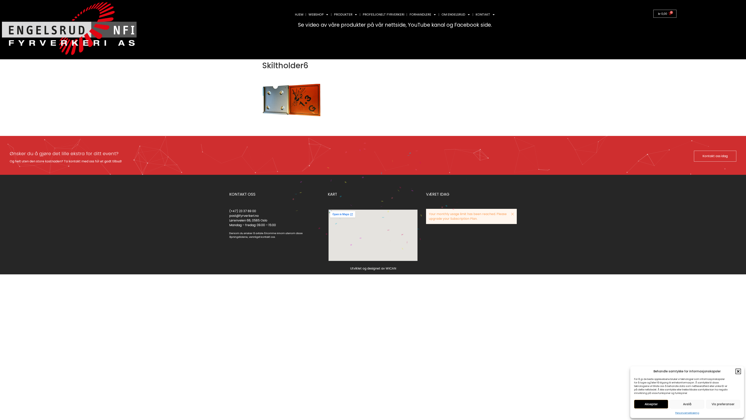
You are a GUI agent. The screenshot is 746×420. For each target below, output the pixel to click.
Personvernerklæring (687, 413)
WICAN (391, 268)
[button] (738, 371)
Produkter (343, 14)
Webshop (316, 14)
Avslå (687, 404)
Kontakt (483, 14)
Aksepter (651, 404)
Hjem (299, 14)
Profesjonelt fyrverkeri (383, 14)
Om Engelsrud (453, 14)
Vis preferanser (723, 404)
